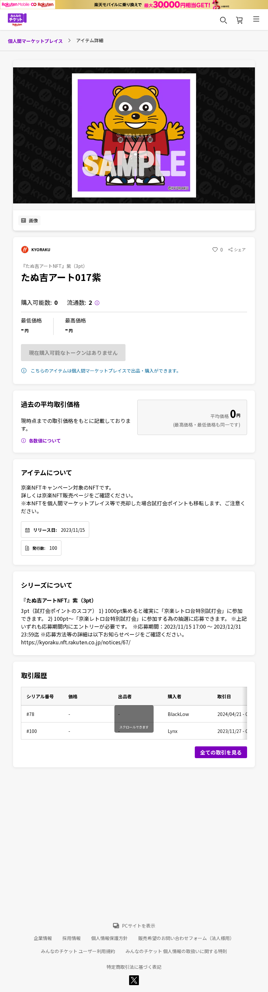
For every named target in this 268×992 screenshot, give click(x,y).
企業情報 (43, 938)
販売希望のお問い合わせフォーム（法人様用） (186, 938)
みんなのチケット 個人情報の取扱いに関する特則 (176, 951)
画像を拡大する (138, 135)
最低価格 (31, 320)
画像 (33, 220)
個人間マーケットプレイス (35, 41)
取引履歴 (34, 675)
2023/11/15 (73, 530)
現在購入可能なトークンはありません (73, 353)
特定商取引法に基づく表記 (134, 967)
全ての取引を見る (221, 752)
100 (53, 548)
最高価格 (75, 320)
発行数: (38, 548)
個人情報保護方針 (109, 938)
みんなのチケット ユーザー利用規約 (78, 951)
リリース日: (45, 530)
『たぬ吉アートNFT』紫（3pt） (59, 600)
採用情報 (71, 938)
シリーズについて (47, 585)
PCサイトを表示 (138, 925)
